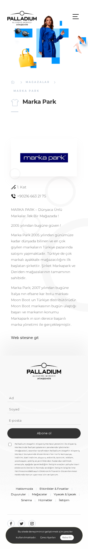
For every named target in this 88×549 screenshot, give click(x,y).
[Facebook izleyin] (11, 523)
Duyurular (18, 494)
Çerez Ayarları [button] (48, 537)
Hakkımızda (24, 488)
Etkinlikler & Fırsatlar (54, 488)
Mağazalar (38, 82)
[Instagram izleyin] (32, 523)
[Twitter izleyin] (21, 523)
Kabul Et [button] (67, 537)
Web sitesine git (25, 338)
